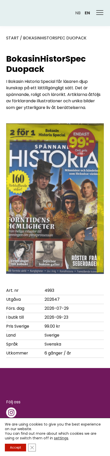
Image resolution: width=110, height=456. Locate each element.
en (87, 13)
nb (78, 13)
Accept (15, 447)
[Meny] (100, 13)
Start (12, 38)
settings (61, 438)
